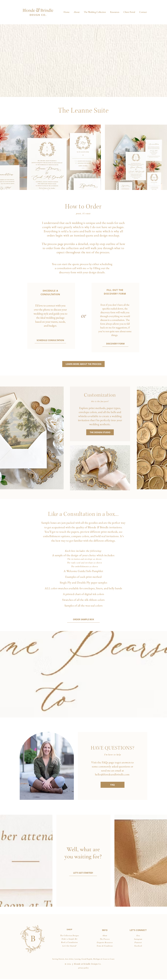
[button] (95, 12)
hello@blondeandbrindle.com (112, 774)
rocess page (56, 244)
